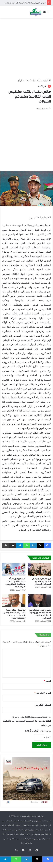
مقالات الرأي (24, 80)
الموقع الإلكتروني (43, 705)
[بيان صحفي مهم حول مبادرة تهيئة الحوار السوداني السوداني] (39, 569)
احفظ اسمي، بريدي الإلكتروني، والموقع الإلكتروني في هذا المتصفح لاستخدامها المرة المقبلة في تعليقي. (27, 721)
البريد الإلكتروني (42, 693)
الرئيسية (44, 80)
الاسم (47, 681)
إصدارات (35, 80)
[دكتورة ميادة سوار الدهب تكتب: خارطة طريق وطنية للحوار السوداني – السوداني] (39, 600)
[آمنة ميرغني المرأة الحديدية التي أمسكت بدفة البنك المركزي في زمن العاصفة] (13, 569)
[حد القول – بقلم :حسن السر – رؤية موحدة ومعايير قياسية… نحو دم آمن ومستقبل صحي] (13, 600)
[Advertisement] (26, 47)
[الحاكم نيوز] (35, 12)
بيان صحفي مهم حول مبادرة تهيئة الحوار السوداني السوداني (41, 581)
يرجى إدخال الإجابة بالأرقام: (38, 731)
